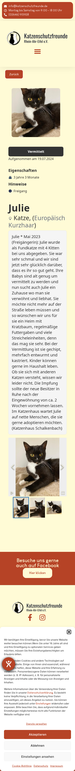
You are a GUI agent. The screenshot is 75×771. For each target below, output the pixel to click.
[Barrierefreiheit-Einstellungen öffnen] (8, 664)
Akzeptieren (37, 734)
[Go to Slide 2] (37, 507)
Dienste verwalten (36, 723)
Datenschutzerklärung (40, 692)
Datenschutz (41, 766)
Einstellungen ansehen (37, 757)
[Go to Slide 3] (54, 507)
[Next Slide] (62, 467)
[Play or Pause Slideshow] (12, 492)
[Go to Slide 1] (21, 507)
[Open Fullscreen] (63, 492)
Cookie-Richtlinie (22, 766)
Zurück (14, 74)
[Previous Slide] (12, 467)
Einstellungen (43, 703)
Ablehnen (37, 745)
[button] (69, 632)
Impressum (56, 766)
